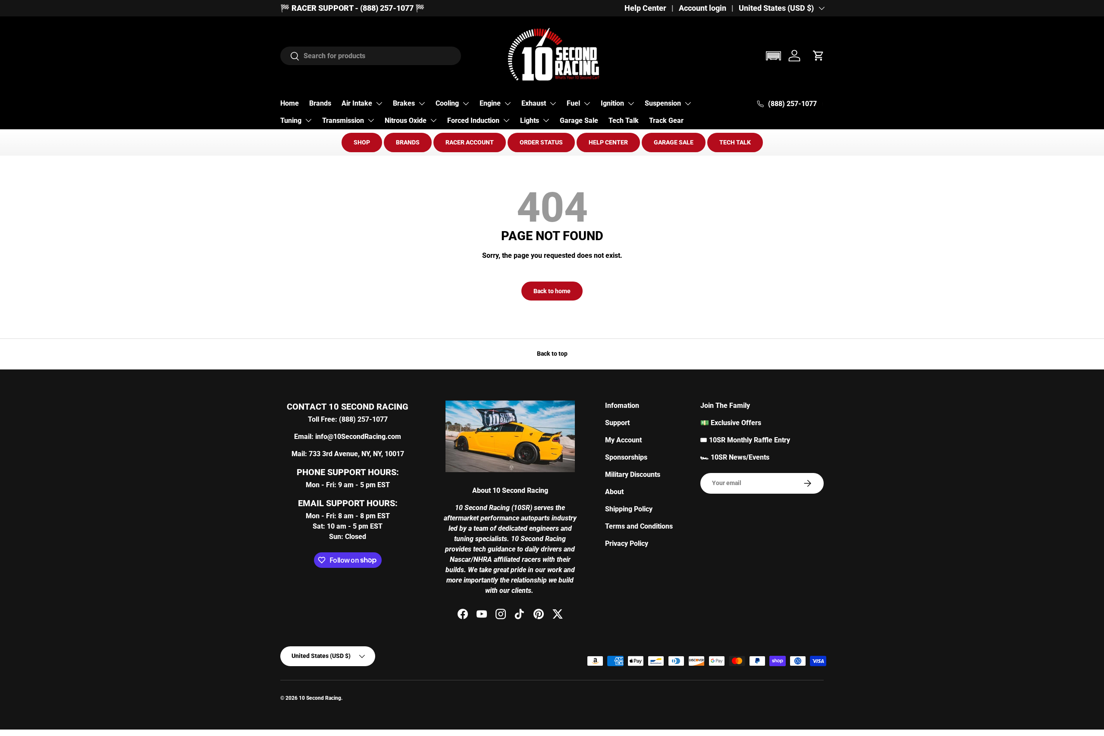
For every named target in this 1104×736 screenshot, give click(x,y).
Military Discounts (632, 474)
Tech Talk (623, 120)
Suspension (663, 103)
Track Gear (666, 120)
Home (289, 103)
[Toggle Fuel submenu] (587, 103)
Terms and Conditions (639, 526)
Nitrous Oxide (406, 120)
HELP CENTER (608, 142)
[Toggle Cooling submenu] (466, 103)
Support (617, 423)
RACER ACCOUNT (469, 142)
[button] (773, 55)
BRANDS (408, 142)
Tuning (290, 120)
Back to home (552, 291)
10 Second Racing (320, 698)
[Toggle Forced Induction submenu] (506, 120)
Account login (702, 8)
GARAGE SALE (673, 142)
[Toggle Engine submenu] (507, 103)
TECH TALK (735, 142)
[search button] (290, 57)
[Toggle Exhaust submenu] (553, 103)
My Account (623, 440)
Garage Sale (579, 120)
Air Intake (357, 103)
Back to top (552, 353)
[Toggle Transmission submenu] (371, 120)
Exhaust (533, 103)
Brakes (404, 103)
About (614, 492)
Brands (320, 103)
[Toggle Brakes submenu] (422, 103)
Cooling (447, 103)
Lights (529, 120)
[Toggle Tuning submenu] (308, 120)
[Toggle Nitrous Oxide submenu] (433, 120)
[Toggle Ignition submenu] (631, 103)
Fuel (573, 103)
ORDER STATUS (541, 142)
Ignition (612, 103)
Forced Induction (473, 120)
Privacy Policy (626, 543)
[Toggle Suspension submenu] (688, 103)
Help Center (645, 8)
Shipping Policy (628, 509)
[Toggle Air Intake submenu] (379, 103)
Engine (490, 103)
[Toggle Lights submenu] (546, 120)
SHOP (362, 142)
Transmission (343, 120)
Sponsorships (626, 457)
